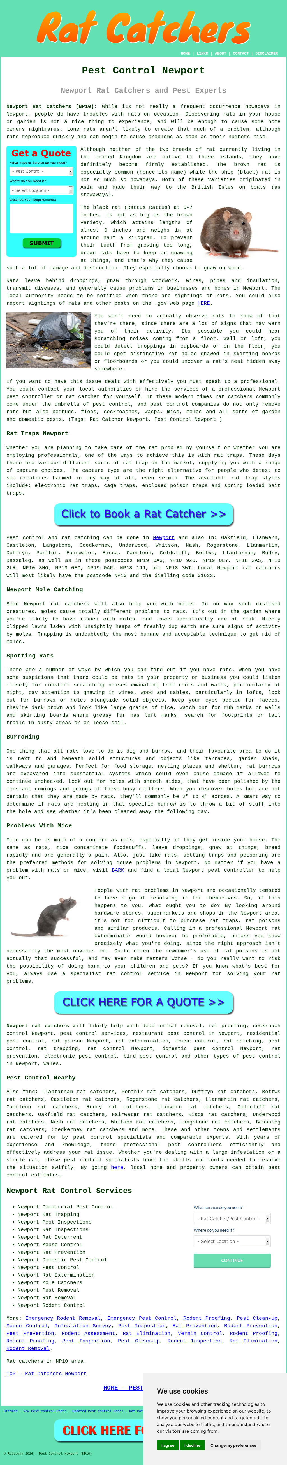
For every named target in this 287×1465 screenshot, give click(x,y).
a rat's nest (224, 361)
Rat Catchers (141, 1411)
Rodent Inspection (195, 1341)
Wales (51, 1064)
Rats (12, 280)
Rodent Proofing (206, 1318)
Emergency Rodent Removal (63, 1318)
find (29, 1092)
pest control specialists (112, 1137)
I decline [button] (192, 1445)
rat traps (228, 455)
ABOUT (220, 53)
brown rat (250, 164)
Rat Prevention (195, 1326)
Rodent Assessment (88, 1333)
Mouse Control (27, 1326)
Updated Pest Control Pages (97, 1411)
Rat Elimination (146, 1333)
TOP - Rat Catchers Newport (46, 1374)
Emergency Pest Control (141, 1318)
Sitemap (10, 1411)
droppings (151, 346)
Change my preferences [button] (233, 1445)
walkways (18, 766)
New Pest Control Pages (44, 1411)
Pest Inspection (142, 1326)
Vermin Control (200, 1333)
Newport (164, 538)
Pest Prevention (30, 1333)
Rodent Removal (28, 1348)
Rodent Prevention (251, 1326)
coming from (170, 339)
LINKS (202, 53)
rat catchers (234, 397)
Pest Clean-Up (257, 1318)
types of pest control (247, 1056)
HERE (204, 303)
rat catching (80, 538)
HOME (185, 53)
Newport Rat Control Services (69, 1191)
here (117, 1167)
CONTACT (241, 53)
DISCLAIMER (266, 53)
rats (134, 114)
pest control (82, 1160)
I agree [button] (167, 1445)
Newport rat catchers (37, 1026)
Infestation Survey (83, 1326)
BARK (118, 870)
